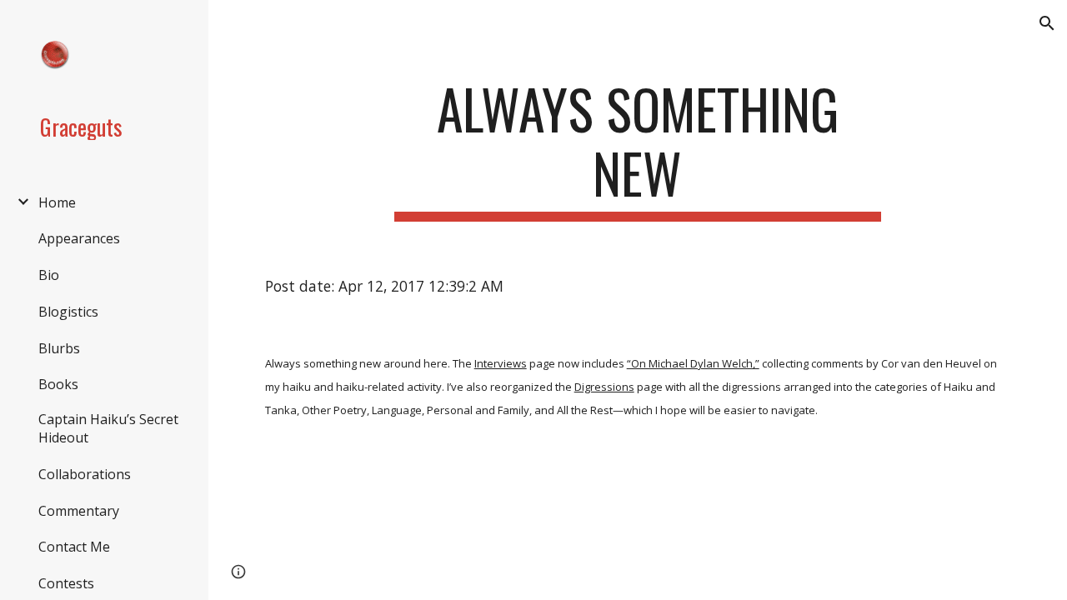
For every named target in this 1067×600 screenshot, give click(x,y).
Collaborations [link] (84, 474)
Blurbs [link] (59, 348)
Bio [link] (48, 275)
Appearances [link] (79, 238)
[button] (1047, 23)
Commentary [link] (78, 511)
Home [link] (57, 202)
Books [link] (58, 384)
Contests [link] (66, 583)
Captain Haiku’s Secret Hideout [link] (108, 428)
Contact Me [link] (74, 547)
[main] (637, 149)
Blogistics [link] (68, 311)
